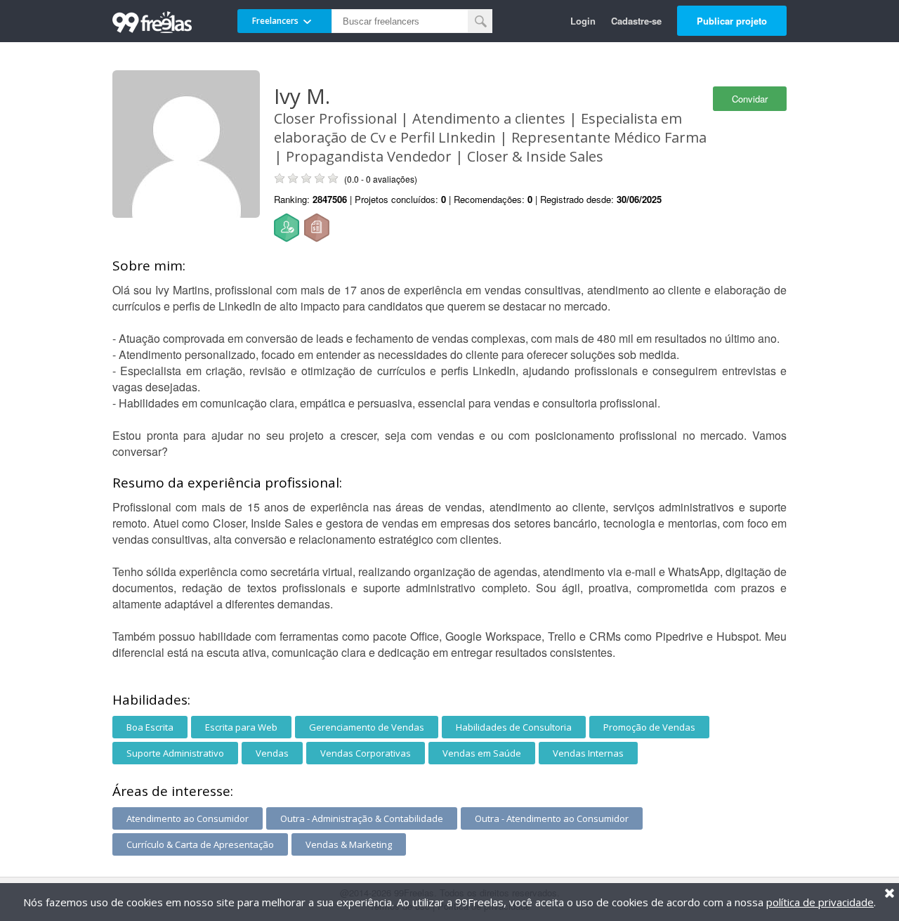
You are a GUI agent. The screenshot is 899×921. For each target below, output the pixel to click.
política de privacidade (820, 902)
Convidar (750, 98)
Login (583, 20)
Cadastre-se (636, 20)
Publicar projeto (732, 20)
